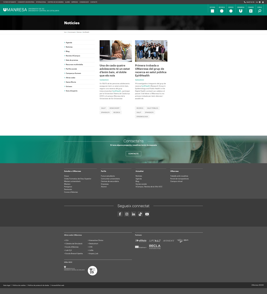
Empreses (74, 2)
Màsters (67, 184)
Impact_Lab (93, 253)
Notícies (79, 32)
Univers (69, 86)
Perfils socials (71, 69)
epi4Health (105, 112)
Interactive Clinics (96, 240)
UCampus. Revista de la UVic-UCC (149, 187)
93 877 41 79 (250, 2)
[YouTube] (147, 214)
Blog (67, 51)
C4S (90, 247)
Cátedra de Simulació (73, 243)
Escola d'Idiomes (72, 247)
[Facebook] (120, 214)
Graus (66, 176)
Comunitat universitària (26, 2)
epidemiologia (142, 116)
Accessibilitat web (57, 285)
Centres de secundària (56, 2)
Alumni (67, 2)
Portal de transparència (179, 179)
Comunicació (84, 2)
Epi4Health (117, 91)
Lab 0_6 (68, 250)
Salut (103, 108)
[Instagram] (126, 214)
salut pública (152, 108)
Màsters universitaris (72, 181)
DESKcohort (114, 108)
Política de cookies (19, 285)
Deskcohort (93, 243)
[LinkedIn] (133, 214)
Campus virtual (176, 181)
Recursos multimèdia (74, 64)
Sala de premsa (72, 60)
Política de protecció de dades (38, 285)
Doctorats (68, 189)
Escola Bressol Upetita (74, 253)
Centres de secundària (110, 181)
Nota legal (6, 285)
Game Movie (71, 82)
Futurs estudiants (9, 2)
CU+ (67, 240)
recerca (116, 112)
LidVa (91, 250)
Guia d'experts (71, 91)
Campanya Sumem (73, 73)
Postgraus (68, 187)
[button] (258, 2)
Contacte (93, 2)
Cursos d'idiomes (71, 192)
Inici (65, 32)
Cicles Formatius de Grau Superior (77, 179)
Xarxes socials (141, 184)
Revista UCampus (73, 56)
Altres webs (70, 78)
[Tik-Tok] (140, 214)
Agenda (69, 42)
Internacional (41, 2)
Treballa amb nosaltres (179, 176)
